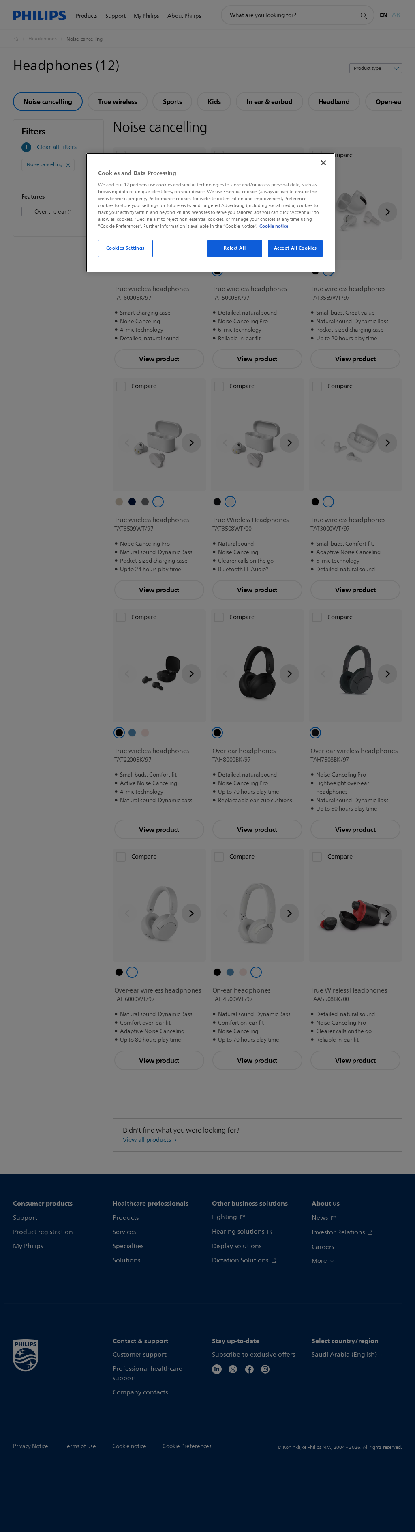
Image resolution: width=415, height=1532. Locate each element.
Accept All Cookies (295, 248)
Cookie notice (273, 226)
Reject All (235, 248)
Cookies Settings (125, 248)
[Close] (323, 163)
